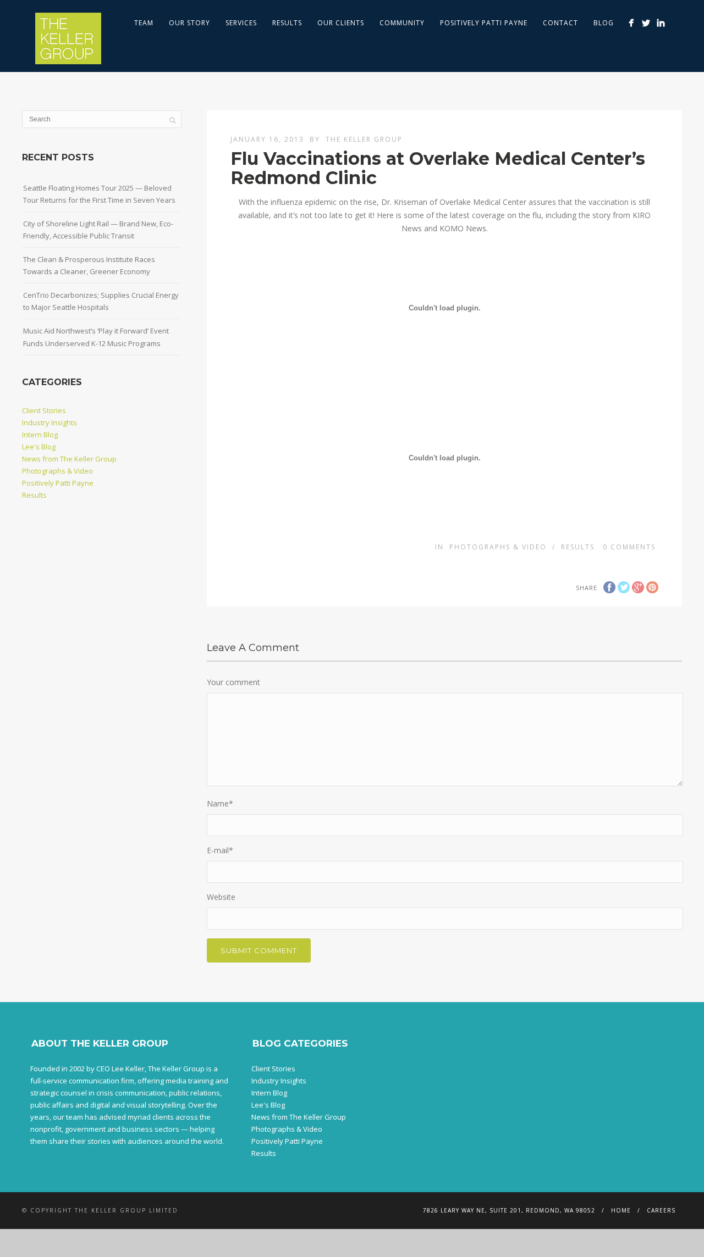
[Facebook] (631, 23)
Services (241, 22)
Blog (603, 22)
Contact (560, 22)
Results (287, 22)
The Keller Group (364, 139)
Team (143, 22)
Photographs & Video (498, 547)
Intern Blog (40, 435)
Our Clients (340, 22)
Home (621, 1210)
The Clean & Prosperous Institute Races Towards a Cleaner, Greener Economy (89, 265)
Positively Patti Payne (483, 22)
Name (220, 803)
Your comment (233, 682)
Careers (661, 1210)
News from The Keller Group (69, 459)
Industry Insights (49, 422)
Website (221, 897)
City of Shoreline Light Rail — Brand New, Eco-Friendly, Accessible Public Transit (98, 230)
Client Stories (44, 410)
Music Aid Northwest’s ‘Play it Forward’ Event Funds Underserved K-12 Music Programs (96, 337)
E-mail (220, 850)
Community (402, 22)
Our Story (189, 22)
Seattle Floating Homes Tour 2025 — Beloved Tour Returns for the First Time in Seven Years (99, 194)
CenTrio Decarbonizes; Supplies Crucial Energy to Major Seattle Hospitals (101, 301)
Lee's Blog (39, 447)
